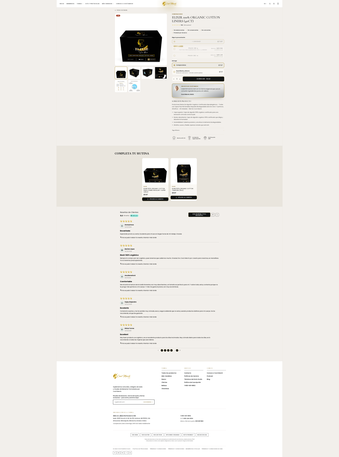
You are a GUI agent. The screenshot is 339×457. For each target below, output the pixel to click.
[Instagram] (118, 452)
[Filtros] (213, 214)
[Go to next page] (180, 350)
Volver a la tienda (122, 10)
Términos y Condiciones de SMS (212, 449)
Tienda (79, 3)
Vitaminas (165, 389)
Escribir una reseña (199, 214)
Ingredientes (198, 130)
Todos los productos (169, 373)
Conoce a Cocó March (124, 3)
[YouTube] (122, 452)
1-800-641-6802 (189, 385)
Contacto (187, 373)
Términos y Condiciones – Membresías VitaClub (184, 449)
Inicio (62, 3)
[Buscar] (270, 3)
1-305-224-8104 (187, 418)
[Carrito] (278, 3)
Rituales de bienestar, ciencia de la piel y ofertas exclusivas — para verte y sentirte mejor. (129, 396)
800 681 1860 (199, 421)
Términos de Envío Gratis (193, 379)
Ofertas (164, 382)
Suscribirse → (148, 402)
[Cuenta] (274, 3)
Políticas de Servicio (191, 376)
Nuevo (164, 379)
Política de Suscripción (192, 382)
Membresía (70, 3)
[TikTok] (126, 452)
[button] (181, 25)
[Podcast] (130, 452)
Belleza (164, 385)
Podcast (210, 376)
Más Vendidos (107, 3)
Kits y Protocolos (93, 3)
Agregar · (203, 79)
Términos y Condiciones (158, 449)
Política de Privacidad (140, 449)
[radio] (198, 41)
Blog (208, 379)
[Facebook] (114, 452)
